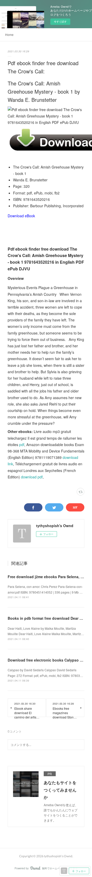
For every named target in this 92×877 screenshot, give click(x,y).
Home (9, 34)
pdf (21, 444)
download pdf (32, 476)
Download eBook (21, 215)
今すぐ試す (60, 21)
